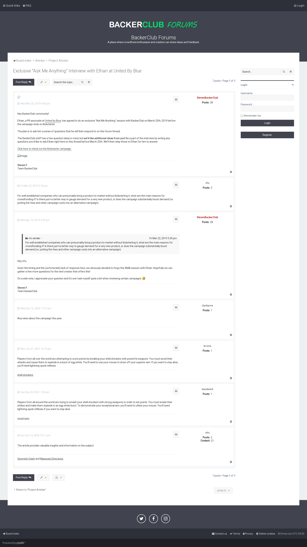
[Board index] (153, 24)
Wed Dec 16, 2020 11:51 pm (35, 308)
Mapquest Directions (51, 458)
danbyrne (207, 305)
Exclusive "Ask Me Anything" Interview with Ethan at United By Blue (77, 70)
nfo (207, 183)
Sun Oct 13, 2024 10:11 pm (35, 435)
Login (244, 84)
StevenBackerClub (207, 97)
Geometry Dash (26, 458)
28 (211, 102)
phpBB (20, 542)
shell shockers (25, 375)
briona (207, 345)
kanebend (207, 389)
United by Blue (53, 120)
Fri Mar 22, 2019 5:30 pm (34, 185)
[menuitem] (27, 5)
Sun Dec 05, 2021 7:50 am (34, 392)
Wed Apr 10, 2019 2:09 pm (35, 220)
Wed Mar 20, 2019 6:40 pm (35, 103)
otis (207, 432)
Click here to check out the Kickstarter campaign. (44, 148)
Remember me (252, 115)
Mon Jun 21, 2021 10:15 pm (35, 348)
